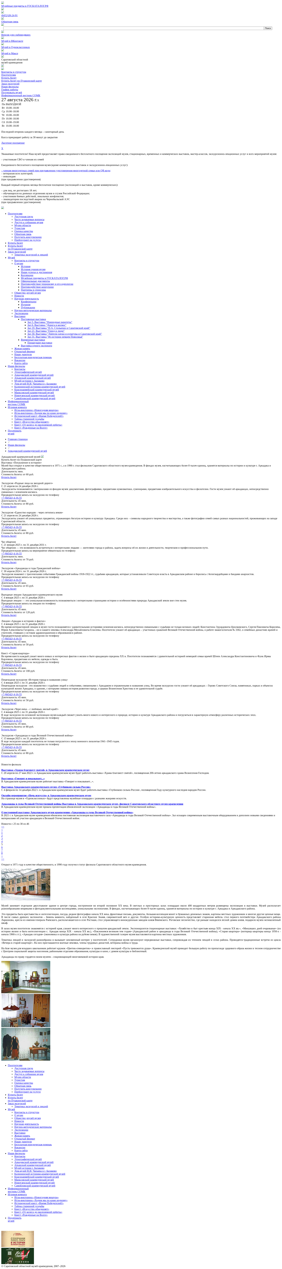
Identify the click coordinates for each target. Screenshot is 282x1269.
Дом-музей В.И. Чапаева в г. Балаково (35, 1171)
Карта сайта (21, 1150)
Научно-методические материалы (33, 1127)
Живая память (22, 1135)
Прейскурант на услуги (27, 1091)
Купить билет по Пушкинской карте (21, 80)
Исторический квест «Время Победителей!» (39, 1203)
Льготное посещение (13, 142)
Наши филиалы (10, 86)
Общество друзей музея (27, 1118)
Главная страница (18, 439)
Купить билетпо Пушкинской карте (20, 1099)
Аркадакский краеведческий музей (27, 451)
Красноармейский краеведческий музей (36, 1176)
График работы (9, 89)
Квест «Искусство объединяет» (31, 1209)
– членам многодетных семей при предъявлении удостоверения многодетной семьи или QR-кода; (56, 170)
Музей (11, 1109)
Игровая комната (17, 1194)
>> (2, 859)
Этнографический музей (28, 1159)
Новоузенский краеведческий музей (34, 1182)
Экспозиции (21, 1130)
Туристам (19, 1080)
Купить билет (8, 77)
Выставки (19, 1132)
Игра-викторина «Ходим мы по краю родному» (41, 1200)
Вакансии (19, 1147)
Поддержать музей (11, 92)
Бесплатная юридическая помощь (33, 1144)
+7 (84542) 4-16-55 (11, 497)
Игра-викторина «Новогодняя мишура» (36, 1197)
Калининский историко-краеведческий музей (39, 1174)
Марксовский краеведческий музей (34, 1179)
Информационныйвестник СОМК (18, 1190)
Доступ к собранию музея (28, 1074)
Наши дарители (23, 1141)
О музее (18, 1115)
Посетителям (8, 75)
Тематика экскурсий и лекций (31, 1106)
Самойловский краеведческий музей (34, 1185)
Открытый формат (24, 1138)
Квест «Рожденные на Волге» (31, 1215)
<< (2, 826)
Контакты (19, 1156)
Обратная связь (22, 1086)
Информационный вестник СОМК (20, 95)
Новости (19, 1121)
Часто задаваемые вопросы (29, 1071)
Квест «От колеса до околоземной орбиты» (38, 1212)
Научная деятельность (26, 1124)
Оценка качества (23, 1083)
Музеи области (22, 1077)
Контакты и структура (13, 72)
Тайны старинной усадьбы (29, 1206)
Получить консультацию (28, 1088)
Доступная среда (23, 1068)
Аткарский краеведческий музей (32, 1165)
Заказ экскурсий (10, 83)
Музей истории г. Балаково (29, 1168)
